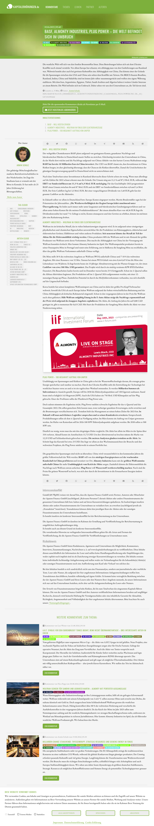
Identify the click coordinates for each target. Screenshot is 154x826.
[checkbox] (6, 814)
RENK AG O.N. (14, 245)
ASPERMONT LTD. (15, 282)
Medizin (31, 228)
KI (10, 228)
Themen (66, 7)
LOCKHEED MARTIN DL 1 (17, 279)
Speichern (100, 813)
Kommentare (52, 7)
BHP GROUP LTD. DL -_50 (18, 259)
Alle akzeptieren (66, 813)
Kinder (34, 216)
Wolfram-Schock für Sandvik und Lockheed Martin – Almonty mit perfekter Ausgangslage (84, 688)
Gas (11, 209)
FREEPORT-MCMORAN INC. (18, 254)
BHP (29, 226)
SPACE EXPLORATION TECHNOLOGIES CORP (23, 284)
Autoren (103, 7)
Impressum (58, 822)
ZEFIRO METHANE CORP (17, 272)
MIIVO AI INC (14, 262)
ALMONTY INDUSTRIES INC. (18, 274)
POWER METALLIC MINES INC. (19, 257)
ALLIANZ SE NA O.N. (16, 267)
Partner (90, 7)
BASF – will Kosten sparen (59, 124)
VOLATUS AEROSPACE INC (18, 247)
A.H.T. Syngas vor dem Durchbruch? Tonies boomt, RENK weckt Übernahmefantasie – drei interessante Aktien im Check (94, 631)
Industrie (19, 228)
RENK (26, 213)
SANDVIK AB (14, 277)
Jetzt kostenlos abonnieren (61, 109)
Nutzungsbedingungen (59, 602)
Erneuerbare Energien (25, 209)
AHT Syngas (14, 211)
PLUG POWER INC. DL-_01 (18, 269)
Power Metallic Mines (18, 223)
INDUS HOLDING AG (29, 262)
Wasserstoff (14, 218)
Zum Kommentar (51, 673)
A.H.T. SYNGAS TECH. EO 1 (18, 242)
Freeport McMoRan (16, 226)
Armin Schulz (74, 90)
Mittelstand (14, 231)
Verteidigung (14, 213)
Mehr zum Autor (14, 197)
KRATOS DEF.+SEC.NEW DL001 (19, 252)
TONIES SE (26, 245)
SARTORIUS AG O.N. (16, 264)
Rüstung (26, 211)
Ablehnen (134, 813)
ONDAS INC (13, 249)
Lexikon (77, 7)
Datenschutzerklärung (74, 822)
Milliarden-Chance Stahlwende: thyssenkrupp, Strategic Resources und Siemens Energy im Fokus (88, 741)
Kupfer (31, 221)
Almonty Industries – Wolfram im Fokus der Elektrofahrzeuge (75, 127)
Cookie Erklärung (93, 822)
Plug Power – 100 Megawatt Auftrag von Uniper (69, 130)
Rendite (26, 231)
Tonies (12, 216)
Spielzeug (23, 216)
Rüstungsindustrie (17, 221)
